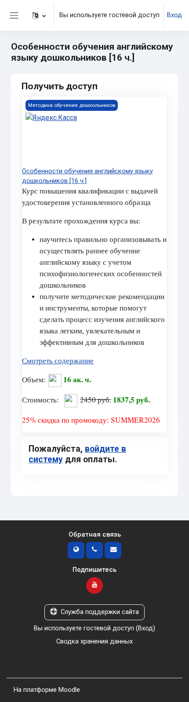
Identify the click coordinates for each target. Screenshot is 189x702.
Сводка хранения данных (94, 641)
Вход (174, 15)
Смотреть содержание (58, 361)
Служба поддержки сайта (100, 612)
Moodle (69, 690)
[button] (39, 15)
